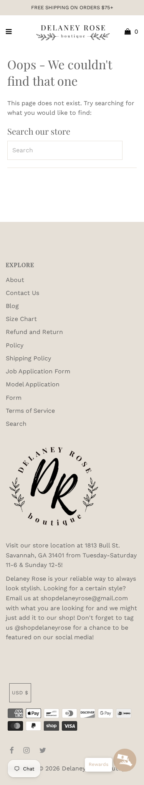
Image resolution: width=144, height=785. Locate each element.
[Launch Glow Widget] (124, 760)
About (15, 279)
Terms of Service (30, 410)
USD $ (20, 692)
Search (16, 423)
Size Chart (21, 318)
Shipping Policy (28, 358)
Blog (12, 305)
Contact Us (22, 292)
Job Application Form (38, 371)
